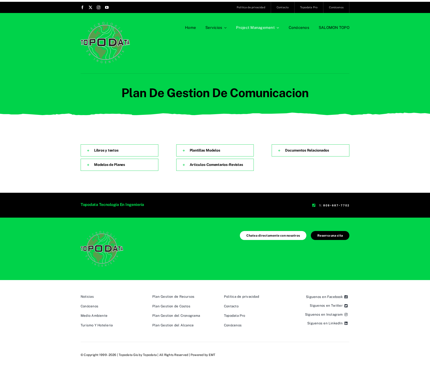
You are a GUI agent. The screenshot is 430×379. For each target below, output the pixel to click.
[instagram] (98, 7)
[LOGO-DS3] (102, 233)
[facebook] (82, 7)
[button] (119, 150)
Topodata (150, 355)
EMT (212, 355)
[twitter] (90, 7)
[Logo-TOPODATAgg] (105, 23)
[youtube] (107, 7)
